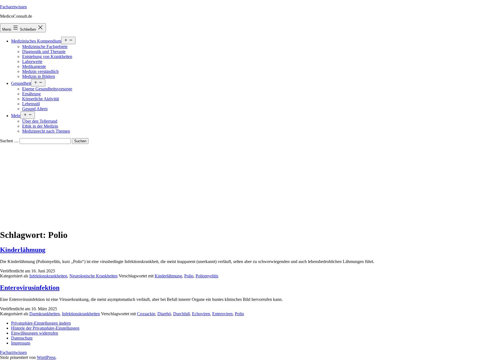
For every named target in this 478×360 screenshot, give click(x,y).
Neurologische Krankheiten (93, 276)
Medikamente (34, 66)
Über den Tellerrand (39, 121)
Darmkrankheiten (44, 313)
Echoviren (201, 313)
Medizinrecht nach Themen (46, 131)
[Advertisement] (239, 185)
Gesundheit (21, 83)
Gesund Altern (35, 108)
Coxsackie (146, 313)
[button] (41, 323)
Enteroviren (222, 313)
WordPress (46, 357)
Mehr (15, 115)
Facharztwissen (13, 6)
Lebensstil (31, 103)
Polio (188, 276)
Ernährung (31, 93)
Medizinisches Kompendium (36, 41)
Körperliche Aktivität (40, 98)
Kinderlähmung (22, 249)
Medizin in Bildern (38, 76)
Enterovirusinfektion (29, 287)
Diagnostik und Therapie (44, 51)
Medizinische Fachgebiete (44, 46)
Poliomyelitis (207, 276)
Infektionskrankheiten (48, 276)
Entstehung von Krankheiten (47, 56)
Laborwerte (32, 61)
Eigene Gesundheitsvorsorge (47, 88)
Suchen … (9, 140)
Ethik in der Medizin (40, 126)
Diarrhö (164, 313)
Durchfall (181, 313)
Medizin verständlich (40, 71)
